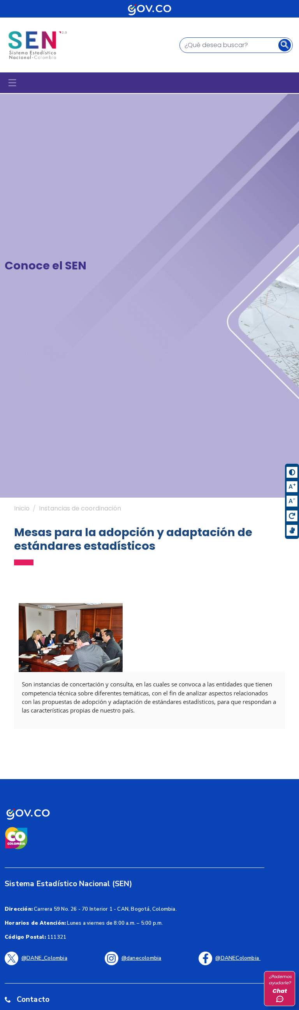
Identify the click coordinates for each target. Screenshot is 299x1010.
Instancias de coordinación (80, 508)
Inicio (22, 508)
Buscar (287, 45)
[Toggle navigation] (12, 83)
